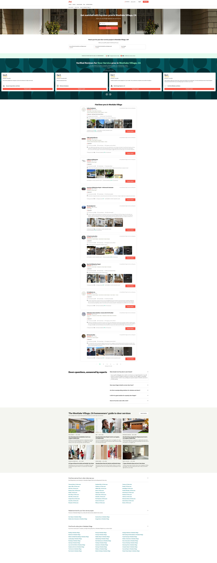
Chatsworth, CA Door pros (100, 494)
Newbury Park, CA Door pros (74, 490)
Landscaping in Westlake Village (75, 538)
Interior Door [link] (77, 7)
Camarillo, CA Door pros (73, 500)
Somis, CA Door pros (99, 490)
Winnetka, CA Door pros (100, 496)
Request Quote (130, 131)
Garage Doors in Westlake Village (102, 519)
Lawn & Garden (79, 4)
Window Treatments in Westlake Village (130, 538)
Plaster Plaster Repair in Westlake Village (130, 551)
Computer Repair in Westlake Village (129, 546)
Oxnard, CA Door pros (99, 500)
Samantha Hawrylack (73, 461)
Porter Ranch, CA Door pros (128, 492)
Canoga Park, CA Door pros (74, 498)
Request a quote (27, 88)
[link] (4, 86)
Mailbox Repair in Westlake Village (102, 536)
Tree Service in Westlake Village (74, 549)
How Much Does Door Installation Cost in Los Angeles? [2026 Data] (79, 437)
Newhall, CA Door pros (127, 494)
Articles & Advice (89, 4)
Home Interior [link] (70, 7)
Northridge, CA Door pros (127, 488)
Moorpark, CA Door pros (73, 502)
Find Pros (108, 28)
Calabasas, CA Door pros (100, 486)
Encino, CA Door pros (126, 502)
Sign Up (145, 1)
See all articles (144, 413)
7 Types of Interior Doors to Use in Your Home (134, 463)
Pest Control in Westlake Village (75, 551)
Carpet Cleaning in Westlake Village (129, 536)
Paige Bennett (71, 434)
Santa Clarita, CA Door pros (128, 500)
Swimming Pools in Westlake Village (129, 544)
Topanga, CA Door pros (100, 492)
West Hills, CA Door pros (73, 496)
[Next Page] (120, 364)
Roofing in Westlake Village (74, 532)
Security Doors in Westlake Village (102, 516)
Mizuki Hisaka (98, 461)
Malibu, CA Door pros (72, 492)
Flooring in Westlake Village (101, 546)
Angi (96, 434)
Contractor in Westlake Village (101, 544)
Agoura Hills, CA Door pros (74, 486)
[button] (91, 123)
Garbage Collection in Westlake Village (130, 532)
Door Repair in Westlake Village (74, 516)
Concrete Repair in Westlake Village (129, 549)
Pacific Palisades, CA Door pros (128, 490)
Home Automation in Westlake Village (130, 540)
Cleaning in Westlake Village (74, 542)
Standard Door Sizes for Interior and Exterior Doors (108, 463)
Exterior (74, 4)
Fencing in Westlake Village (101, 534)
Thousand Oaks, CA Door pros (74, 484)
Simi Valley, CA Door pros (73, 494)
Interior (70, 4)
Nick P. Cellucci (126, 461)
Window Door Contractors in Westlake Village (77, 519)
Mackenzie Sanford (127, 434)
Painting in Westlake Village (101, 542)
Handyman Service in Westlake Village (76, 546)
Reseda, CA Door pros (126, 486)
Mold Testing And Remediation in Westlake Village (132, 534)
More (84, 4)
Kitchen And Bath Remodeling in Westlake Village (78, 536)
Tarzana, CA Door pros (127, 484)
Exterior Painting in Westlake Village (102, 551)
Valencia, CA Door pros (127, 496)
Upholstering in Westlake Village (102, 538)
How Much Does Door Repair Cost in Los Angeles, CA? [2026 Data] (108, 437)
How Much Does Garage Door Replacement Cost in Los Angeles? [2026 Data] (135, 437)
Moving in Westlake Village (100, 532)
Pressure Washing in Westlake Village (130, 542)
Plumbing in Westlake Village (74, 540)
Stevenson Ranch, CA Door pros (128, 498)
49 (117, 364)
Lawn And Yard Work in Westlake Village (76, 544)
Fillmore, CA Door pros (100, 502)
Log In (139, 1)
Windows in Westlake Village (101, 549)
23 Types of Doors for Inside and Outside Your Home (81, 463)
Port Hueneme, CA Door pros (101, 498)
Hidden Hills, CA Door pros (100, 488)
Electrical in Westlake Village (74, 534)
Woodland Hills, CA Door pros (101, 484)
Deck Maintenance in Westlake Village (103, 540)
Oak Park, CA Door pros (73, 488)
